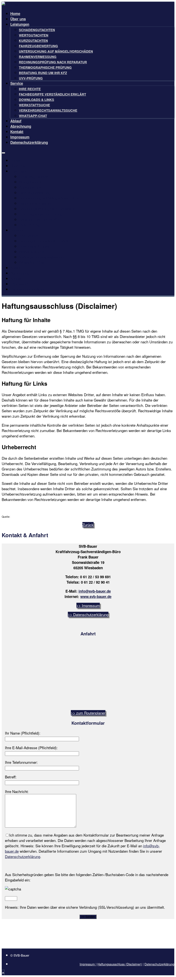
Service (16, 83)
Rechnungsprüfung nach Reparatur (53, 62)
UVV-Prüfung (31, 78)
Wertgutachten (33, 35)
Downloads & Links (36, 99)
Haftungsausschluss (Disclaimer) (119, 964)
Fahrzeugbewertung (38, 46)
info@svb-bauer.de (95, 591)
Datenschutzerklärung (29, 142)
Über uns (18, 18)
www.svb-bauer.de (95, 596)
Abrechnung (20, 126)
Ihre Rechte (30, 89)
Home (15, 13)
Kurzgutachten (33, 40)
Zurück (88, 524)
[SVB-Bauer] (12, 4)
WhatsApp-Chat (33, 115)
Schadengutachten (37, 29)
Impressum (19, 137)
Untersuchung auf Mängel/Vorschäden (56, 51)
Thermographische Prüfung (45, 67)
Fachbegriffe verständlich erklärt (52, 94)
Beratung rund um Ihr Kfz (43, 72)
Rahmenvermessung (37, 56)
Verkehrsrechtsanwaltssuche (48, 110)
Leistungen (19, 24)
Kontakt (16, 131)
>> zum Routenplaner (88, 712)
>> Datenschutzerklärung (88, 614)
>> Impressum (88, 605)
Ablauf (15, 120)
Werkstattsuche (34, 105)
